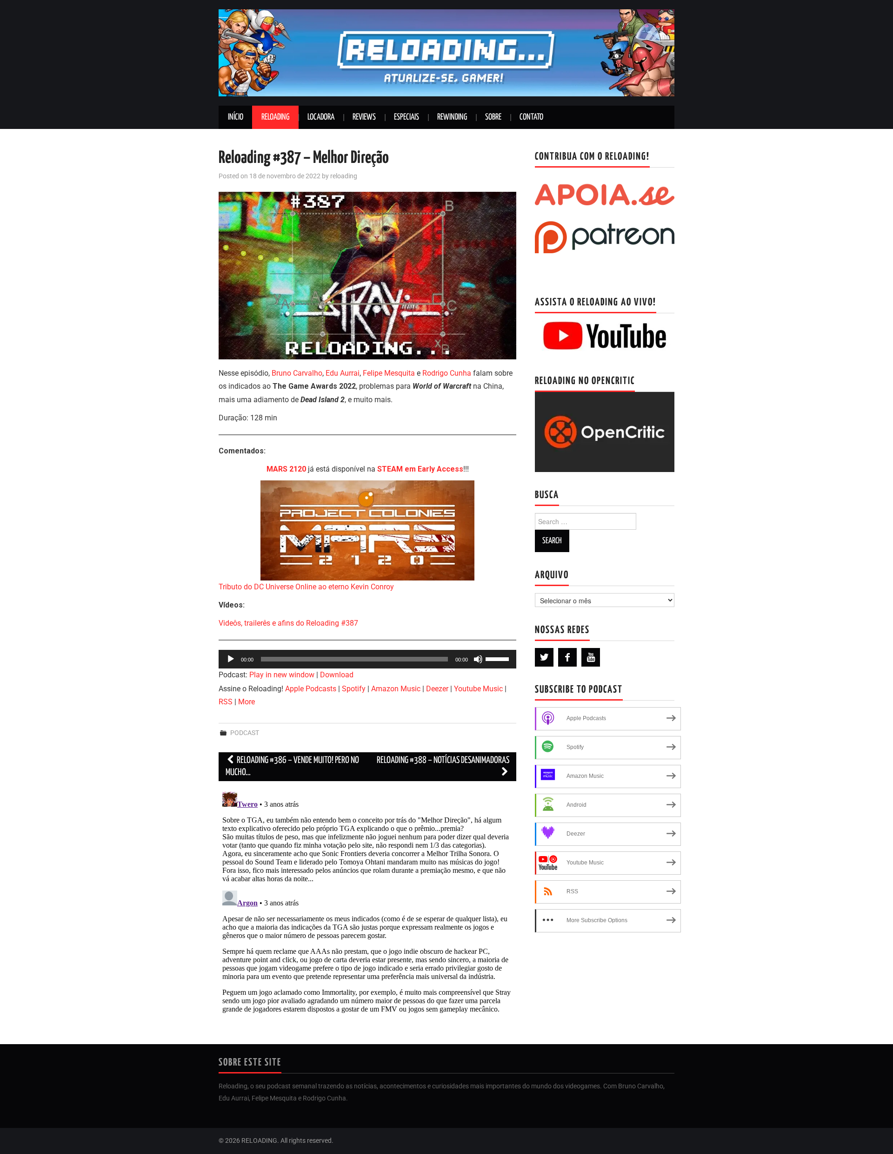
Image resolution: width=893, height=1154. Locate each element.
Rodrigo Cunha (446, 373)
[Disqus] (367, 904)
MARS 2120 (286, 469)
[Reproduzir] (230, 659)
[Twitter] (544, 657)
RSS (226, 701)
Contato (531, 117)
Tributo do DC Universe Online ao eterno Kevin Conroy (306, 586)
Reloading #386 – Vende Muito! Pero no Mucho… (292, 766)
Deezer (437, 688)
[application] (367, 659)
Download (336, 674)
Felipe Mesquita (390, 373)
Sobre (493, 117)
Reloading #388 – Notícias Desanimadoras (443, 760)
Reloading (275, 117)
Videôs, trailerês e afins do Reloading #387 (288, 623)
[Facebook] (567, 657)
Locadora (320, 117)
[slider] (499, 658)
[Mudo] (478, 659)
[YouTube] (590, 657)
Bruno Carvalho (297, 373)
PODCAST (244, 733)
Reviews (364, 117)
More (246, 701)
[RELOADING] (446, 52)
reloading (343, 176)
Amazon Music (395, 688)
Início (235, 117)
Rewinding (452, 117)
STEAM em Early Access (420, 469)
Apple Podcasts (310, 688)
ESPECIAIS (406, 117)
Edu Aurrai (343, 373)
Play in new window (281, 674)
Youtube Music (478, 688)
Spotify (354, 688)
